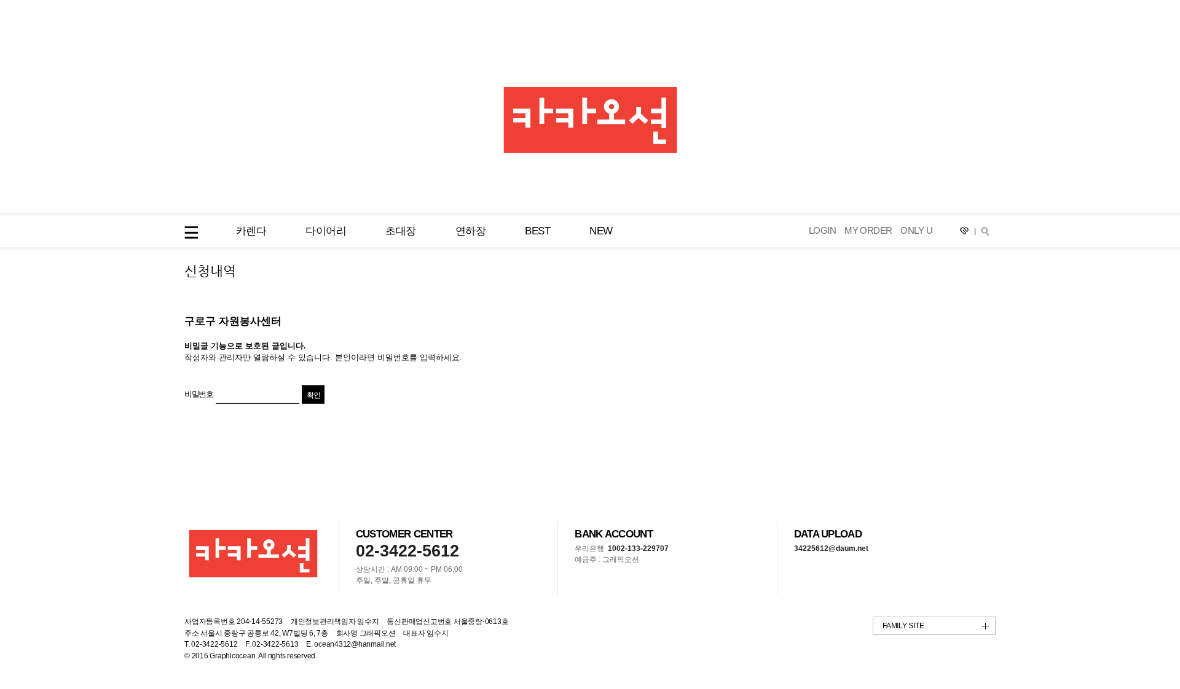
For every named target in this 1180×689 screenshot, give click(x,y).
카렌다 (251, 231)
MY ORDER (868, 231)
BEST (537, 231)
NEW (600, 231)
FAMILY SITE (903, 626)
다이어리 (325, 231)
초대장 (400, 231)
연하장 (470, 231)
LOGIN (822, 231)
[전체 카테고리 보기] (191, 232)
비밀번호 (198, 394)
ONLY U (916, 231)
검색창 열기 (985, 231)
